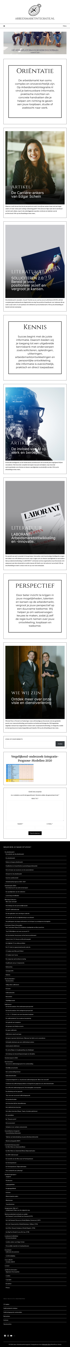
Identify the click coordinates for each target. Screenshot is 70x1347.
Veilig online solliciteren (12, 984)
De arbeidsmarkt (9, 852)
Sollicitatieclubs (10, 992)
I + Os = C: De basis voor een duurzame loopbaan (19, 1014)
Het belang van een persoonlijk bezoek (17, 905)
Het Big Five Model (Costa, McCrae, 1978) (17, 1232)
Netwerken (9, 996)
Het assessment (10, 1123)
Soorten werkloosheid (12, 878)
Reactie (35, 798)
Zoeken (60, 744)
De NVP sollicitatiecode (12, 909)
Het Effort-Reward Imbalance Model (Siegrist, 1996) (20, 1228)
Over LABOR (8, 1260)
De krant (8, 988)
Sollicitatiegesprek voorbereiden (12, 1312)
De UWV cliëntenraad (12, 1154)
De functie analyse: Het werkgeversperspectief (19, 1010)
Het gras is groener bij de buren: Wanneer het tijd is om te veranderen (25, 1038)
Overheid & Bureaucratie (12, 1145)
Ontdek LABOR (10, 1262)
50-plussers (9, 1180)
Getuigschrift (9, 970)
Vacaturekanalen (9, 978)
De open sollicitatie (11, 1030)
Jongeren (8, 1176)
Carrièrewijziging (10, 1256)
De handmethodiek (11, 1099)
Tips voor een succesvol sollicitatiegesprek (18, 1095)
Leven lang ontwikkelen (12, 895)
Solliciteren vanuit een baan (13, 1034)
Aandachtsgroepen (10, 1174)
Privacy (8, 1287)
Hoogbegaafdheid (11, 1188)
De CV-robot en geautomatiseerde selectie (18, 947)
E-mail (50, 824)
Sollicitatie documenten (12, 1252)
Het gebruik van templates (13, 1022)
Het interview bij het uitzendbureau (16, 1103)
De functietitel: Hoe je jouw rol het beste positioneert (21, 935)
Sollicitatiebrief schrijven (10, 1308)
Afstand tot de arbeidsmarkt (14, 874)
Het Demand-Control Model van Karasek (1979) (19, 1216)
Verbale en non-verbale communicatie (16, 1127)
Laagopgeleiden (10, 1184)
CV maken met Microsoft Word (14, 951)
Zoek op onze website (14, 739)
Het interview (9, 1061)
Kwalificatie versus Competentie (15, 963)
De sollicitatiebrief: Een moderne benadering (18, 1018)
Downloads (8, 1250)
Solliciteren (8, 1004)
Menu (64, 26)
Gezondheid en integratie (12, 1131)
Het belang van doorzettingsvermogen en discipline (20, 1054)
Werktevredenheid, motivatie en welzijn (16, 1214)
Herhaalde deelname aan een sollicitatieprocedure (20, 1042)
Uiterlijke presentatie (12, 1068)
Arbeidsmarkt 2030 (10, 885)
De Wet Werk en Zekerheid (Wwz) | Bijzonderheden (20, 1151)
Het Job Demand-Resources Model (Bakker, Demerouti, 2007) (23, 1220)
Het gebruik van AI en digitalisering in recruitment (20, 917)
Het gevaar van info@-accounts (15, 1026)
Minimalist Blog (46, 1344)
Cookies (8, 1276)
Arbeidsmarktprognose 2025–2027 (16, 881)
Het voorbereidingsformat (13, 1071)
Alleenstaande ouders (12, 1196)
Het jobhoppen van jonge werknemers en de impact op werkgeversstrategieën (28, 921)
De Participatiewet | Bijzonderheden (16, 1166)
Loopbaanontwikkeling (11, 1236)
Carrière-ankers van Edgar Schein (15, 1242)
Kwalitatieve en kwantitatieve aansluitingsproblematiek (21, 866)
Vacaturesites (10, 981)
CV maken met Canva (12, 955)
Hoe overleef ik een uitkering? (14, 1170)
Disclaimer (8, 1283)
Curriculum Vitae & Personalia (13, 925)
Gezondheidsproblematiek (13, 1133)
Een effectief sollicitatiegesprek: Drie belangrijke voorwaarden (23, 1087)
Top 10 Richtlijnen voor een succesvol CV (17, 931)
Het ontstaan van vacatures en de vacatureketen (20, 870)
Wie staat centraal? (11, 901)
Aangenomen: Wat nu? (11, 1208)
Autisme (8, 1192)
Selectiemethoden (11, 1075)
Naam (20, 824)
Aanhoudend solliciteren (13, 1046)
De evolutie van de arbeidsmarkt (15, 854)
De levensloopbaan (11, 1238)
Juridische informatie (11, 1269)
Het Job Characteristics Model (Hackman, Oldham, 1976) (22, 1224)
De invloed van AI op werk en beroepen (17, 887)
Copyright (8, 1279)
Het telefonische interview (13, 1107)
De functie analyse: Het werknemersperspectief (19, 1006)
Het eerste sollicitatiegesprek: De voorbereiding (19, 1064)
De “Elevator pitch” (11, 1119)
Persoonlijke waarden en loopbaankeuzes (17, 1246)
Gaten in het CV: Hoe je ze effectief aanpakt (18, 939)
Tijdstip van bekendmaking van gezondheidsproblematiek (22, 1137)
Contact (7, 1266)
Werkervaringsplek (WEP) (13, 1141)
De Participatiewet (11, 1162)
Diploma (8, 974)
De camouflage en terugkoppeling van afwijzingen (20, 1050)
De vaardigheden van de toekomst (15, 891)
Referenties (9, 967)
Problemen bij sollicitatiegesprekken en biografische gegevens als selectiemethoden (30, 1083)
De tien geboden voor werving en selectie (17, 913)
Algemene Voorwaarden (12, 1272)
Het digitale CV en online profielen (15, 943)
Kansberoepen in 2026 (11, 1058)
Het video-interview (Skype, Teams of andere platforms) (21, 1111)
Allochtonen (9, 1200)
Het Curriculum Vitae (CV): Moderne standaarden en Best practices (25, 927)
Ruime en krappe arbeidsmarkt (14, 862)
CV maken (6, 1304)
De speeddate (10, 1115)
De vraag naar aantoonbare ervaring (16, 959)
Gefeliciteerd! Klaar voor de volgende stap (18, 1210)
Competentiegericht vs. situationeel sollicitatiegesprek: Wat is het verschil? (27, 1079)
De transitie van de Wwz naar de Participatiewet (19, 1158)
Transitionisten (10, 1204)
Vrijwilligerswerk (10, 1000)
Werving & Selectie (10, 899)
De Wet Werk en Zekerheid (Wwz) (15, 1147)
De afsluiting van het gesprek (14, 1091)
